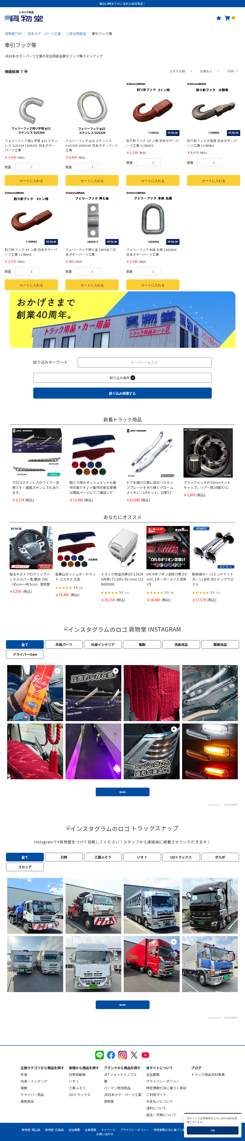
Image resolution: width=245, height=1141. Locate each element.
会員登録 (90, 1130)
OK (213, 1130)
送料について (156, 1108)
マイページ (108, 1130)
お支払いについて (159, 1101)
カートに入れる (31, 181)
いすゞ (74, 1081)
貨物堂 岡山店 (31, 1130)
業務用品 (27, 1101)
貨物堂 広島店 (54, 1130)
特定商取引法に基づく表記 (166, 1087)
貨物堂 (109, 1101)
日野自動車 (77, 1074)
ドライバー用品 (32, 1094)
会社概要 (153, 1074)
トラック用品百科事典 (208, 1074)
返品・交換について (161, 1114)
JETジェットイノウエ (120, 1074)
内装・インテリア (34, 1081)
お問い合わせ (104, 1134)
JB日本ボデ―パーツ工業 (122, 1094)
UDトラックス (79, 1094)
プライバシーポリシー (163, 1081)
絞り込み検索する (122, 393)
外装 (24, 1074)
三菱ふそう (77, 1087)
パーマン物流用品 (117, 1087)
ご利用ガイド (156, 1094)
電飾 (24, 1087)
